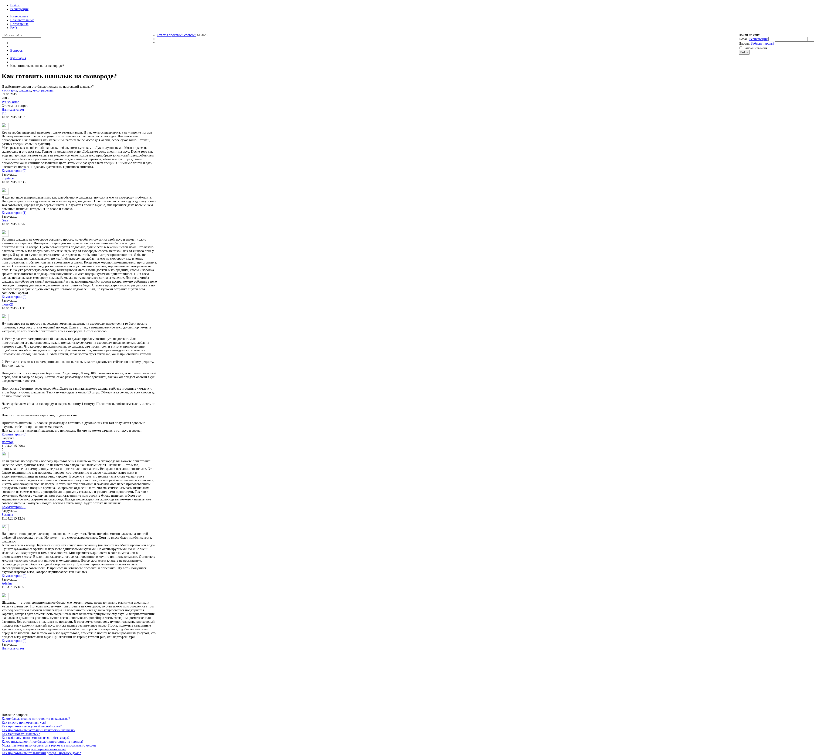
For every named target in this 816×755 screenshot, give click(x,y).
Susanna (7, 514)
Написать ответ (13, 109)
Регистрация (758, 39)
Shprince (8, 178)
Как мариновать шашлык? (21, 734)
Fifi (4, 113)
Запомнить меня (755, 48)
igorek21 (8, 304)
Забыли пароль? (762, 43)
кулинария (9, 90)
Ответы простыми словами (176, 35)
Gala (5, 220)
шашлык (25, 90)
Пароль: (744, 43)
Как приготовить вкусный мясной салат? (32, 726)
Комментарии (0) (14, 170)
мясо (36, 90)
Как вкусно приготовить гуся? (24, 722)
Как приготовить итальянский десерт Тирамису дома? (41, 753)
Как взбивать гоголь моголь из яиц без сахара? (35, 738)
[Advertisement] (79, 683)
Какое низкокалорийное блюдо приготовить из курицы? (43, 741)
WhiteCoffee (10, 102)
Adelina (7, 583)
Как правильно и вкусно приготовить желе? (34, 749)
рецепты (47, 90)
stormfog (8, 442)
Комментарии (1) (14, 212)
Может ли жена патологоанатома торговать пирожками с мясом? (49, 745)
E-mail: (743, 39)
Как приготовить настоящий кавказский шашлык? (38, 730)
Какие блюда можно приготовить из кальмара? (36, 718)
